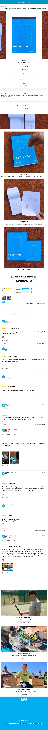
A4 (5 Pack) (29, 76)
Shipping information (24, 105)
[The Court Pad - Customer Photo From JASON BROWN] (9, 298)
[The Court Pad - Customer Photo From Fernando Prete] (4, 298)
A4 (12, 76)
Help (23, 712)
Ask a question (24, 108)
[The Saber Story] (24, 675)
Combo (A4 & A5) (19, 76)
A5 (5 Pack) (37, 76)
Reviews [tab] (4, 307)
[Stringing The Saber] (24, 639)
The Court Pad (5, 340)
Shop (23, 703)
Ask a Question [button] (30, 303)
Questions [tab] (12, 307)
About (24, 708)
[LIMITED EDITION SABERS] (24, 603)
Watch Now (24, 658)
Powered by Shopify (24, 728)
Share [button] (5, 343)
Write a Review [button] (41, 303)
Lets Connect (23, 716)
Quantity (24, 83)
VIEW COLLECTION (24, 622)
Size (24, 73)
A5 (8, 76)
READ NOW (24, 694)
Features (24, 102)
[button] (43, 343)
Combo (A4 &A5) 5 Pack (24, 79)
